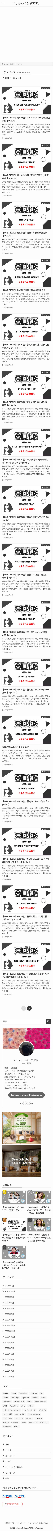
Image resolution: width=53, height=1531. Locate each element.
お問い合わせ (43, 1523)
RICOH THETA (19, 1402)
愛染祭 (24, 1422)
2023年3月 (9, 1308)
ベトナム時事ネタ (34, 1414)
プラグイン (42, 1410)
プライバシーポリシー (18, 1523)
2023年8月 (9, 1297)
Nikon (43, 1397)
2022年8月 (9, 1348)
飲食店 (16, 1426)
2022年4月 (9, 1370)
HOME (7, 1523)
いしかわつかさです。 (26, 3)
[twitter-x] (26, 1103)
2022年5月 (9, 1365)
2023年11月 (10, 1291)
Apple (14, 1393)
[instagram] (31, 1103)
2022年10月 (10, 1336)
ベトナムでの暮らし (14, 1467)
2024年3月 (9, 1285)
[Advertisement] (26, 34)
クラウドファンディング (11, 1410)
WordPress (14, 1406)
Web (7, 1444)
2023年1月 (9, 1319)
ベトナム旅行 (20, 1414)
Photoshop (7, 1402)
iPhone (5, 1397)
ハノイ (8, 1461)
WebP (5, 1406)
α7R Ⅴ (30, 1406)
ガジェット (10, 1455)
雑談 (6, 78)
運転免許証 (7, 1426)
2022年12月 (10, 1325)
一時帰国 (39, 1418)
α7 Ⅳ (23, 1406)
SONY (29, 1402)
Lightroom (25, 1397)
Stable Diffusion (40, 1402)
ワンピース (10, 1472)
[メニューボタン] (3, 3)
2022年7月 (9, 1353)
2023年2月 (9, 1314)
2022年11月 (10, 1331)
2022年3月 (9, 1376)
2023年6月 (9, 1302)
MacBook (35, 1397)
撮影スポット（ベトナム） (38, 1422)
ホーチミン (19, 1418)
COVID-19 (33, 1393)
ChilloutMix (23, 1393)
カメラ (8, 1450)
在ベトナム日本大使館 (11, 1422)
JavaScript (15, 1397)
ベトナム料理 (7, 1414)
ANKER (5, 1393)
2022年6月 (9, 1359)
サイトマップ (32, 1523)
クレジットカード (29, 1410)
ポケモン (29, 1418)
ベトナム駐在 (7, 1418)
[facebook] (22, 1103)
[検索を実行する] (48, 1021)
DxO (41, 1393)
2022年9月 (9, 1342)
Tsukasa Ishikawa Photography (26, 1095)
